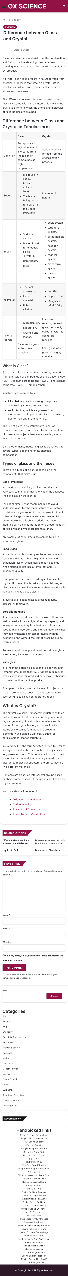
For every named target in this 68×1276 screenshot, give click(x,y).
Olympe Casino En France (34, 1208)
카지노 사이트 (34, 1172)
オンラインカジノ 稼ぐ (34, 1151)
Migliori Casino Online (34, 1245)
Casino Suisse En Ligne (34, 1202)
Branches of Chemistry (26, 809)
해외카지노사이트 (34, 1162)
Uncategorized (10, 1105)
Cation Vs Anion (22, 804)
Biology (17, 20)
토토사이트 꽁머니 (34, 1185)
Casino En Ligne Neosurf (34, 1255)
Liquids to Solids (12, 850)
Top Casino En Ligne (34, 1235)
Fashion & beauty (11, 1047)
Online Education (11, 1079)
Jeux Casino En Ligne (34, 1141)
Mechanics (8, 1063)
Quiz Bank (7, 1090)
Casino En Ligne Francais (34, 1192)
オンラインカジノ (34, 1212)
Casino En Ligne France (34, 1195)
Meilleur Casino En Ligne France (34, 1225)
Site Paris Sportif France (34, 1165)
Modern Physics (10, 1068)
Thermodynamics (11, 1100)
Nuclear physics (10, 1074)
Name (6, 915)
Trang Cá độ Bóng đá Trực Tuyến (34, 1168)
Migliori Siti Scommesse (34, 1178)
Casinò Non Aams (34, 1242)
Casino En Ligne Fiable (34, 1252)
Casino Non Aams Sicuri (34, 1182)
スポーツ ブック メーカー (34, 1155)
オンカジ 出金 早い (34, 1145)
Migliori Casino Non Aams (34, 1198)
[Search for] (64, 7)
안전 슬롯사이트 (34, 1188)
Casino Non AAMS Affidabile (34, 1219)
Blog (5, 1026)
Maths (6, 1058)
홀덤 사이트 (34, 1158)
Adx (4, 1016)
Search (6, 990)
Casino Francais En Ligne (34, 1229)
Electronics (8, 1042)
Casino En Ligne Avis (34, 1262)
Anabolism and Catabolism (29, 814)
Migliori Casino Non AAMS (34, 1259)
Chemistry (10, 27)
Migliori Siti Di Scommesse (34, 1138)
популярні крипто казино (34, 1148)
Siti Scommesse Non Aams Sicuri (34, 1175)
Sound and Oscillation (13, 1095)
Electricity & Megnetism (14, 1037)
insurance (7, 1053)
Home (8, 20)
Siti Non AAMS (34, 1215)
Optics (6, 1084)
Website (7, 942)
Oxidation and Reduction (27, 799)
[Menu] (4, 7)
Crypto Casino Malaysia (34, 1205)
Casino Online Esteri (34, 1222)
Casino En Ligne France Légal (34, 1135)
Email (6, 928)
